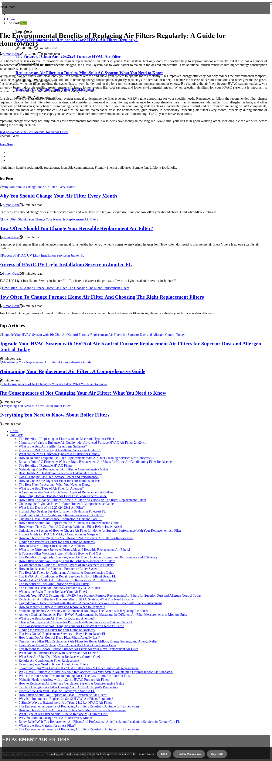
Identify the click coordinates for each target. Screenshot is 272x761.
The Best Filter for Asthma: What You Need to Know (54, 484)
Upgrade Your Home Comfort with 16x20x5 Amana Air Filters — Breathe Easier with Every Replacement (90, 603)
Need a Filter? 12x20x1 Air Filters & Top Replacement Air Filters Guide (67, 580)
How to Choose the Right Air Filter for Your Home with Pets (59, 481)
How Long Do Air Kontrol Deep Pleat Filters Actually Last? (59, 637)
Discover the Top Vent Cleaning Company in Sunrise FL (57, 691)
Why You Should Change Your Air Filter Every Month (55, 718)
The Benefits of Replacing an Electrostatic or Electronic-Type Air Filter (66, 439)
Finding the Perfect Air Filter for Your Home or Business (57, 542)
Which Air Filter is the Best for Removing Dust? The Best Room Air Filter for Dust (74, 676)
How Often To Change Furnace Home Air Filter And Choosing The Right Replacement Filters (82, 500)
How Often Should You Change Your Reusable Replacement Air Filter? (67, 561)
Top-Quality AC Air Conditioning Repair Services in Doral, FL (61, 515)
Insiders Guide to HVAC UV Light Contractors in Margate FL (61, 534)
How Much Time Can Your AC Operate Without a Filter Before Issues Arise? (70, 526)
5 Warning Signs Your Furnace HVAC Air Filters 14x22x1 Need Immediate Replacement (79, 668)
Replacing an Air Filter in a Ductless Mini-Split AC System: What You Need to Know (76, 599)
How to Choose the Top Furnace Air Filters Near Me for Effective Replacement (72, 710)
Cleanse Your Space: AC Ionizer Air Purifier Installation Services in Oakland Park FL (76, 622)
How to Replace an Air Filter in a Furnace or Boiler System (58, 568)
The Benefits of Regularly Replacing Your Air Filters (54, 584)
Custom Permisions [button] (189, 753)
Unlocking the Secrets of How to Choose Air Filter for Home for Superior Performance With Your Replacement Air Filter (100, 530)
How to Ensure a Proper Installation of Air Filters (52, 546)
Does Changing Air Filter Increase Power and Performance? (59, 477)
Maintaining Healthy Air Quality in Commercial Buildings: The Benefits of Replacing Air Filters (83, 611)
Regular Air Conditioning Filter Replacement (49, 660)
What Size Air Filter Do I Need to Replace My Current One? (59, 656)
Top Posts (16, 435)
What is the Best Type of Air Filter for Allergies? (51, 488)
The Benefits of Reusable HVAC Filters (45, 465)
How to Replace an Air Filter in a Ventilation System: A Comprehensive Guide (71, 683)
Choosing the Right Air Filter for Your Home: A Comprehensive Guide (66, 503)
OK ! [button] (164, 753)
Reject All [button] (217, 753)
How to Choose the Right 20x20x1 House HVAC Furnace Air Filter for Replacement (76, 538)
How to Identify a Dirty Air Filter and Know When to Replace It (62, 607)
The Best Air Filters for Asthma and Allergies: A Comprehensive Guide (66, 572)
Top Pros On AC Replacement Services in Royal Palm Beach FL (62, 633)
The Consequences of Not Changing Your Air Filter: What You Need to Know (71, 626)
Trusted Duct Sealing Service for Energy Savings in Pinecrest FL (62, 511)
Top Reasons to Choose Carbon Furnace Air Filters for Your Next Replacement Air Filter (78, 649)
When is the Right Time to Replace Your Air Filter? (53, 591)
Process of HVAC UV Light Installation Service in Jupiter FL (60, 450)
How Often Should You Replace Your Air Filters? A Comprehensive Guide (69, 523)
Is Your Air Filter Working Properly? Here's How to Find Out (60, 553)
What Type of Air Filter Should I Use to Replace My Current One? (63, 714)
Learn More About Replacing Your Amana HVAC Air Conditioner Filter (67, 645)
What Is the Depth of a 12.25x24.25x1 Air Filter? (52, 507)
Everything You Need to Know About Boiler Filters (53, 664)
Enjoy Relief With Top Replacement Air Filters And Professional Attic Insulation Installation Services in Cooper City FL (99, 721)
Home (11, 19)
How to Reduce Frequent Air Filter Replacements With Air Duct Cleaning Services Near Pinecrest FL (87, 458)
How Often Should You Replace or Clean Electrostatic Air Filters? (63, 695)
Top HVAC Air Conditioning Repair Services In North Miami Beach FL (67, 576)
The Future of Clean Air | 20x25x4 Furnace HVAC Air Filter (59, 588)
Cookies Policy (145, 753)
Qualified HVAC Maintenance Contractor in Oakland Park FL (60, 519)
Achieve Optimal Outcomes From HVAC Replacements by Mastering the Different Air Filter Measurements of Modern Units (103, 614)
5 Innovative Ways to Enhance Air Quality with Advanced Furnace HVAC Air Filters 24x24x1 (82, 442)
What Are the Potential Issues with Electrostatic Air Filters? (58, 653)
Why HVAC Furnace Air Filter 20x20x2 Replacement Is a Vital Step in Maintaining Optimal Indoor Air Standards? (96, 672)
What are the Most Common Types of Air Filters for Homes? (59, 454)
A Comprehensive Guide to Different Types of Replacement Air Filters (66, 492)
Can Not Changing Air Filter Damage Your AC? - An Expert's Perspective (68, 687)
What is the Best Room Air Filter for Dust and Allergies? (57, 618)
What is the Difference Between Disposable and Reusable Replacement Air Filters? (74, 549)
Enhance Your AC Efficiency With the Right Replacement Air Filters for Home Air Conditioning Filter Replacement (96, 461)
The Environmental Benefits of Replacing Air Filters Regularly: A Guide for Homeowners (79, 706)
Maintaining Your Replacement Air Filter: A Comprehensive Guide (63, 469)
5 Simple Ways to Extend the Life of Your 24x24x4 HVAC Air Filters (65, 702)
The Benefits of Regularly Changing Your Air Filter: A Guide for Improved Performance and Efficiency (88, 557)
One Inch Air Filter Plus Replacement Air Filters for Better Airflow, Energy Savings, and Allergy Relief (88, 641)
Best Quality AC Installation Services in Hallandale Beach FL (60, 473)
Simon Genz (11, 54)
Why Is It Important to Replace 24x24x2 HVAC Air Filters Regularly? (66, 698)
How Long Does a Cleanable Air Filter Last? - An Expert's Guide (63, 496)
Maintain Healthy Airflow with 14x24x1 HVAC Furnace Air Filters (64, 679)
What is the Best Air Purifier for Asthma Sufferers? (53, 446)
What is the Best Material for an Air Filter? (47, 725)
